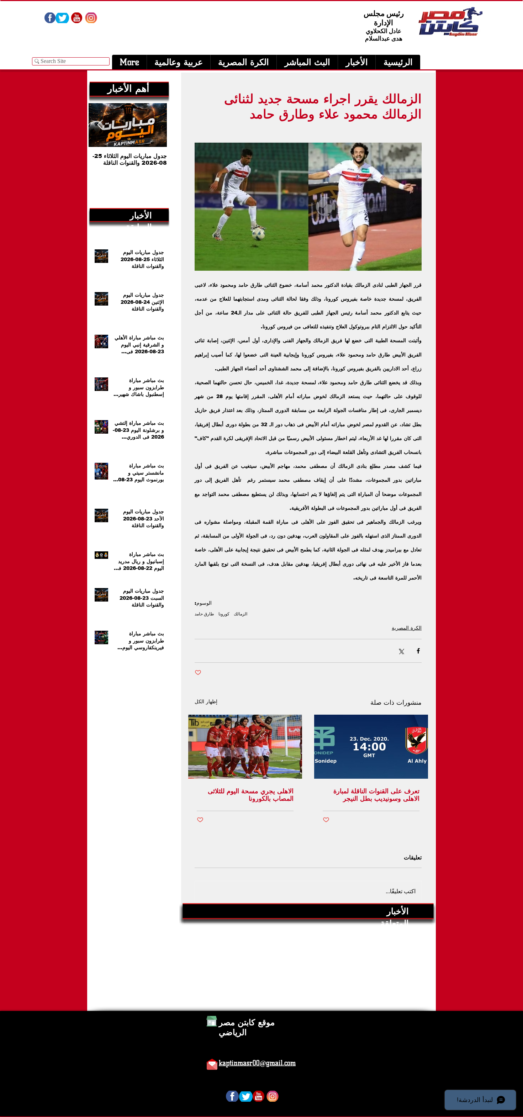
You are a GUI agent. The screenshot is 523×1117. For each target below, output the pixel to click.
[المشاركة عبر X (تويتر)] (400, 650)
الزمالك (240, 613)
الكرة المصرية (407, 628)
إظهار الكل (206, 701)
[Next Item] (100, 125)
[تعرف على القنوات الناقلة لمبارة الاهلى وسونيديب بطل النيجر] (371, 747)
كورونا (223, 613)
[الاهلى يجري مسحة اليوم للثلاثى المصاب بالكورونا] (245, 747)
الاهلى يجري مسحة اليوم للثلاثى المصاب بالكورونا (251, 795)
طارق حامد (204, 613)
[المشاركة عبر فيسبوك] (418, 650)
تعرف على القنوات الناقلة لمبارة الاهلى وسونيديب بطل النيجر (376, 795)
